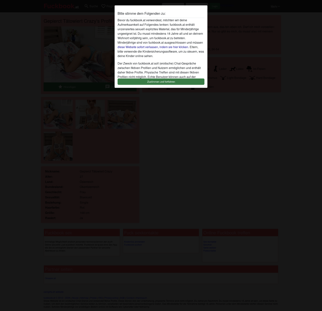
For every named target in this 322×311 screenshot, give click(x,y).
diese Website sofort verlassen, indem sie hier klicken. (153, 47)
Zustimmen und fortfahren (161, 81)
